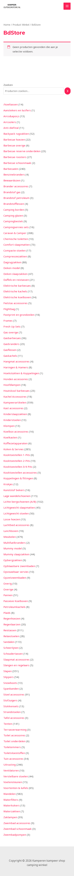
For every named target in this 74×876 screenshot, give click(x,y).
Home (6, 24)
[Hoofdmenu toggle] (67, 6)
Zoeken (8, 85)
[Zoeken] (68, 91)
